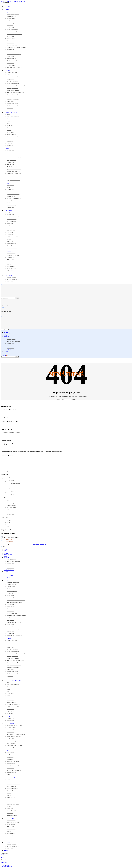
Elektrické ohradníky (11, 134)
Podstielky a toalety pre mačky (13, 99)
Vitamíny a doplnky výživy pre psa (14, 60)
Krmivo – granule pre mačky (13, 83)
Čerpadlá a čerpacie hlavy (12, 221)
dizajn (37, 544)
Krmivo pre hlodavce (11, 162)
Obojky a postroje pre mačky (13, 94)
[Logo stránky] (11, 296)
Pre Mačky (11, 480)
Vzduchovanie (10, 232)
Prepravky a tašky (10, 101)
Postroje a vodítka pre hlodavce (13, 171)
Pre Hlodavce (12, 486)
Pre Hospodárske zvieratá (14, 483)
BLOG (8, 526)
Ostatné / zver (9, 281)
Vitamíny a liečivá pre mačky (13, 105)
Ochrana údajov (10, 511)
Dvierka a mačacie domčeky (12, 76)
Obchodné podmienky (11, 339)
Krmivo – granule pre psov (12, 29)
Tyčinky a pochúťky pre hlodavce (14, 169)
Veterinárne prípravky (11, 205)
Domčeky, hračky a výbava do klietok (15, 157)
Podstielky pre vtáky (11, 196)
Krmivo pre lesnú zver (11, 277)
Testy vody (9, 239)
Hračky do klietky (10, 185)
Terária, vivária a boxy (11, 253)
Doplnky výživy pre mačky (12, 88)
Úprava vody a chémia (11, 243)
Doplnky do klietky (11, 187)
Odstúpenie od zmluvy (11, 505)
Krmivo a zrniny (10, 191)
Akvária (8, 212)
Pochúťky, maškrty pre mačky (13, 90)
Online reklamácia (10, 343)
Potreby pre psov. (10, 51)
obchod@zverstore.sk (8, 541)
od (45, 544)
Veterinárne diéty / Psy (11, 58)
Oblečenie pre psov (11, 38)
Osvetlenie (9, 264)
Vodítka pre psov (10, 63)
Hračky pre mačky (10, 79)
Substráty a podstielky (11, 261)
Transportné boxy (10, 200)
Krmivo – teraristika (11, 257)
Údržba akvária (10, 241)
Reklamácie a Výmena (11, 507)
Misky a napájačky (11, 259)
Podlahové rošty (10, 141)
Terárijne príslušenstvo (11, 268)
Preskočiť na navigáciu (6, 1)
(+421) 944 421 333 (7, 539)
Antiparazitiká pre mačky (12, 72)
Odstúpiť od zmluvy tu (6, 866)
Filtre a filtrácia (10, 223)
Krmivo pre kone (10, 150)
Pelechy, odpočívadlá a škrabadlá (14, 96)
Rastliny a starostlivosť (11, 219)
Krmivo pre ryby (10, 214)
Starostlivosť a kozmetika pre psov (14, 54)
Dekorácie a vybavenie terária (13, 255)
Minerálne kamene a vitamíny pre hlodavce (16, 166)
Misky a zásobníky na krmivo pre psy (14, 34)
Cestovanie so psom (11, 18)
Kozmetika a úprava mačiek (12, 81)
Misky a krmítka (10, 164)
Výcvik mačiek (10, 108)
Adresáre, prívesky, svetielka (13, 14)
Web (34, 544)
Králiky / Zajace (10, 125)
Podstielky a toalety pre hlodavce (14, 173)
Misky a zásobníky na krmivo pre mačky (15, 92)
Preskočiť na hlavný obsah (18, 1)
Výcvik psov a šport (11, 65)
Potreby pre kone (10, 152)
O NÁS (8, 522)
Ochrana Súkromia (10, 345)
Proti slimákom (10, 145)
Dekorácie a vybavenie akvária (13, 216)
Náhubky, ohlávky (10, 36)
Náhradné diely (10, 234)
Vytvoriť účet (4, 862)
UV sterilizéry (10, 245)
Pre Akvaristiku (12, 491)
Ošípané (8, 127)
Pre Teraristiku (12, 494)
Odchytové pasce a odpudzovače (13, 136)
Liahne (8, 114)
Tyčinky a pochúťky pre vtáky (13, 194)
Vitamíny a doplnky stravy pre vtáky (14, 202)
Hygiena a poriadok (11, 27)
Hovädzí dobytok (10, 132)
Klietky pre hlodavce (11, 160)
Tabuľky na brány (10, 56)
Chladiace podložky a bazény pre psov (15, 20)
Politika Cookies (10, 348)
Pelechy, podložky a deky (12, 45)
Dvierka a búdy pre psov (12, 23)
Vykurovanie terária (11, 266)
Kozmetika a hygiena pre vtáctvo (14, 198)
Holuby (8, 123)
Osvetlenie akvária (11, 230)
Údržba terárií (9, 270)
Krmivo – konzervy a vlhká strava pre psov (16, 31)
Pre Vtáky (11, 488)
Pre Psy (10, 477)
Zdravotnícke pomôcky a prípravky (14, 67)
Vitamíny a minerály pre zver (13, 279)
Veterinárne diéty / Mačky (12, 103)
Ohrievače (9, 228)
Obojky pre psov (10, 40)
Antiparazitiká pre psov (12, 16)
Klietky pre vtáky (10, 189)
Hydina (8, 121)
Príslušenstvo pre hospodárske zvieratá (15, 138)
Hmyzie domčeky (10, 143)
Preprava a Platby (10, 503)
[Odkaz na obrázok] (8, 449)
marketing (42, 544)
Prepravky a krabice (11, 175)
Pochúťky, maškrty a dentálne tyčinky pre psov (16, 47)
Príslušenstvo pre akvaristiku (13, 236)
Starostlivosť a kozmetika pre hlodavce (15, 177)
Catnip (8, 74)
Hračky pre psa (10, 25)
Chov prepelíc (10, 118)
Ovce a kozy (9, 130)
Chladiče (9, 225)
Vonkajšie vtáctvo (10, 207)
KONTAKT (9, 520)
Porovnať (6, 850)
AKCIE (8, 524)
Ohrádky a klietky (10, 43)
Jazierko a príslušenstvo (12, 248)
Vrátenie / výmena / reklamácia (13, 341)
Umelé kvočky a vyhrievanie (13, 116)
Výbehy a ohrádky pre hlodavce (13, 180)
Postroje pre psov (10, 49)
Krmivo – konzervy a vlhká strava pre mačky (16, 85)
